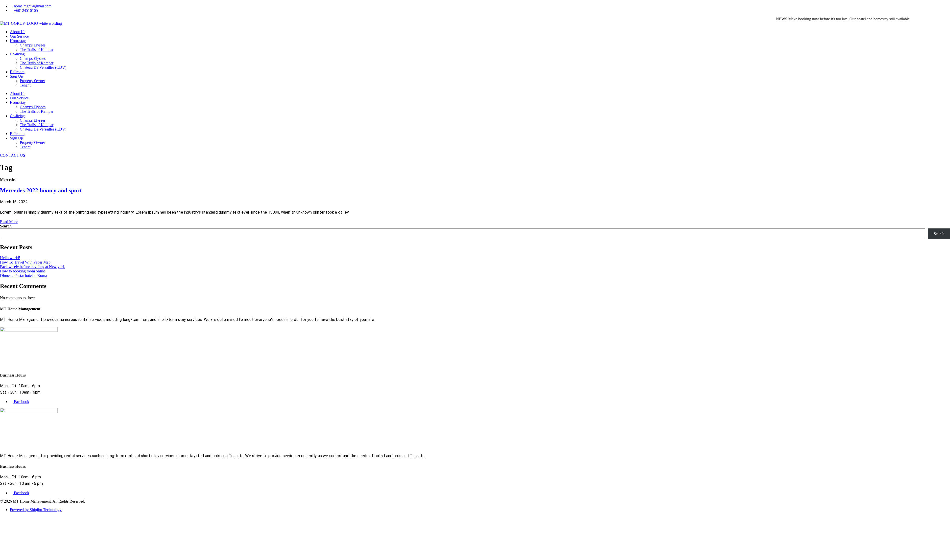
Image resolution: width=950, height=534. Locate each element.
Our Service (19, 36)
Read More (9, 222)
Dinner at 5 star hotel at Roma (23, 275)
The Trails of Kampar (36, 49)
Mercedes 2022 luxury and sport (41, 190)
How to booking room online (23, 271)
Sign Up (16, 76)
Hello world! (10, 258)
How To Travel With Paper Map (25, 262)
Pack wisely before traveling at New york (32, 267)
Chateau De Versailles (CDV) (43, 67)
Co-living (17, 54)
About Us (17, 32)
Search (6, 226)
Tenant (25, 85)
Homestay (18, 41)
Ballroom (17, 72)
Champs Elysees (33, 45)
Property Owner (32, 81)
